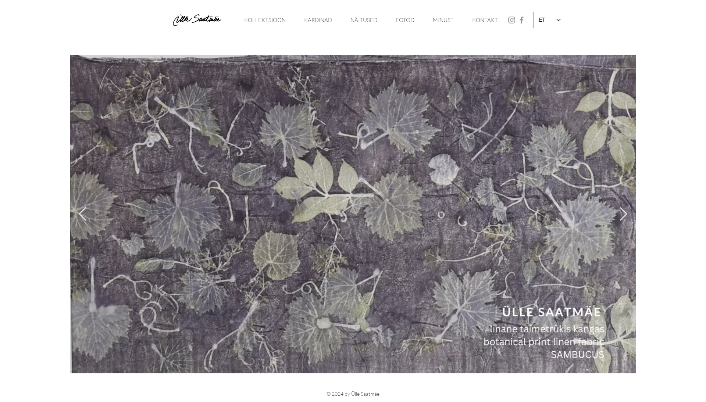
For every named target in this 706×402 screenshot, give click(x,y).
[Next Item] (623, 214)
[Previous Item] (82, 214)
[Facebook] (521, 20)
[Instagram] (511, 20)
